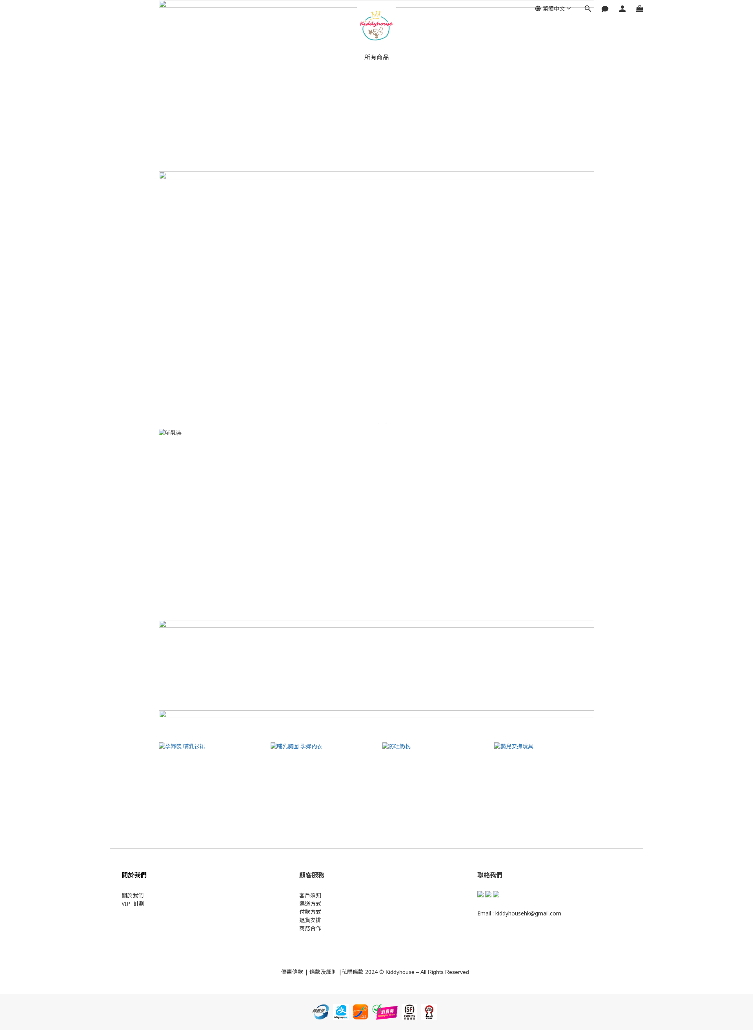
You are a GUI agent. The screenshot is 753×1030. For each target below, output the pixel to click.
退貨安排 (310, 920)
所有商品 (376, 57)
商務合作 (310, 928)
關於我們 (133, 895)
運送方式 (310, 903)
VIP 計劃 (133, 903)
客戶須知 (310, 895)
